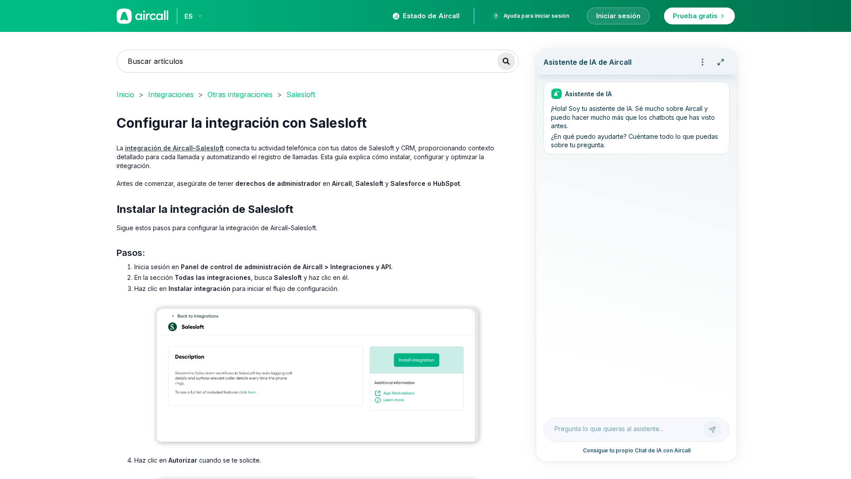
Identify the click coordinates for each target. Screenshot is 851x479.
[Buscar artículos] (506, 61)
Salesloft (300, 94)
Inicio (125, 94)
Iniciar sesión (618, 16)
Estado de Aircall (431, 16)
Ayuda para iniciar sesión (536, 15)
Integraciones (171, 94)
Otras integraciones (240, 94)
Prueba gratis (695, 16)
